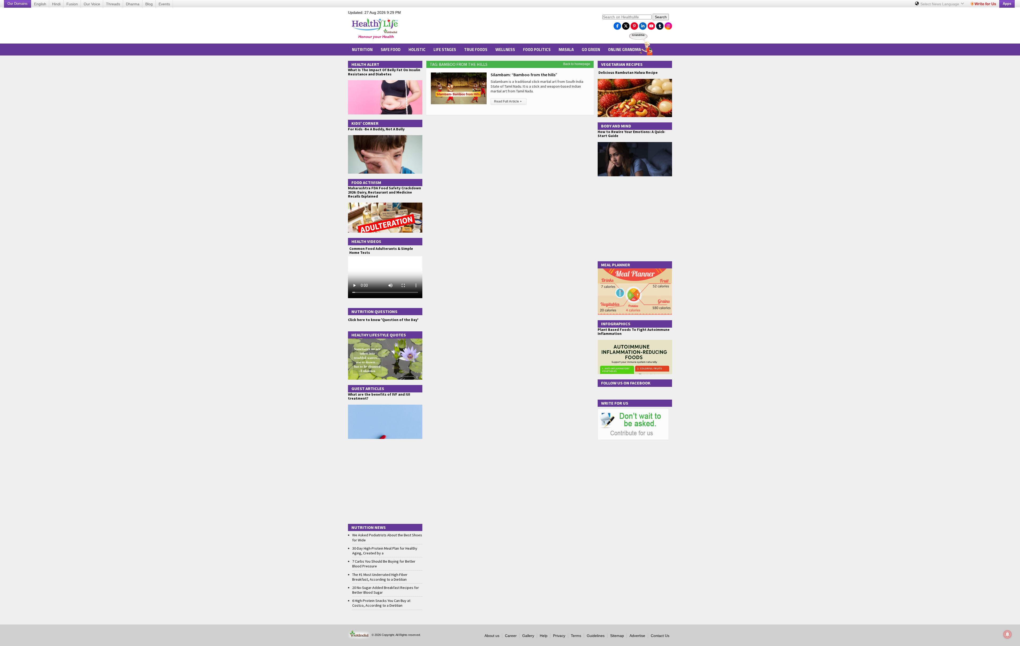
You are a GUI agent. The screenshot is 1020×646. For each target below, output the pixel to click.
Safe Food (391, 49)
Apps (1007, 4)
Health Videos (366, 241)
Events (164, 4)
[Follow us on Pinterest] (634, 25)
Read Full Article (508, 101)
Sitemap (617, 636)
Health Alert (365, 64)
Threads (113, 4)
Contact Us (660, 636)
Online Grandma (624, 49)
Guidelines (596, 636)
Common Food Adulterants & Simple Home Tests (381, 250)
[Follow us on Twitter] (626, 25)
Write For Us (614, 403)
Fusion (72, 4)
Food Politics (537, 49)
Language (940, 4)
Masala (566, 49)
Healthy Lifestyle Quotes (378, 334)
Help (543, 636)
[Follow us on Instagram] (668, 25)
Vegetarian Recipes (622, 64)
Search (661, 17)
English (40, 4)
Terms (576, 636)
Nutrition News (368, 527)
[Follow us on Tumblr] (660, 25)
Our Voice (92, 4)
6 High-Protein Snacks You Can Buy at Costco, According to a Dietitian (381, 603)
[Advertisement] (502, 27)
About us (491, 636)
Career (511, 636)
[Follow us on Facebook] (617, 25)
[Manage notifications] (1007, 634)
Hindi (56, 4)
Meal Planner (615, 264)
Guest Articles (367, 388)
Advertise (637, 636)
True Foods (475, 49)
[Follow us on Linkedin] (643, 25)
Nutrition (362, 49)
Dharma (132, 4)
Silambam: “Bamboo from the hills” (524, 74)
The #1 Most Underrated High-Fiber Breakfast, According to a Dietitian (379, 577)
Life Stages (445, 49)
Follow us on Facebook (626, 383)
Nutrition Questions (374, 311)
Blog (149, 4)
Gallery (528, 636)
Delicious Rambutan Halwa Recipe (628, 73)
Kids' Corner (365, 123)
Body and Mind (616, 126)
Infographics (615, 323)
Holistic (417, 49)
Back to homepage (576, 64)
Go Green (591, 49)
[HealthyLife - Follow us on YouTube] (651, 25)
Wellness (505, 49)
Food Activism (366, 182)
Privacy (559, 636)
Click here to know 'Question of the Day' (383, 319)
